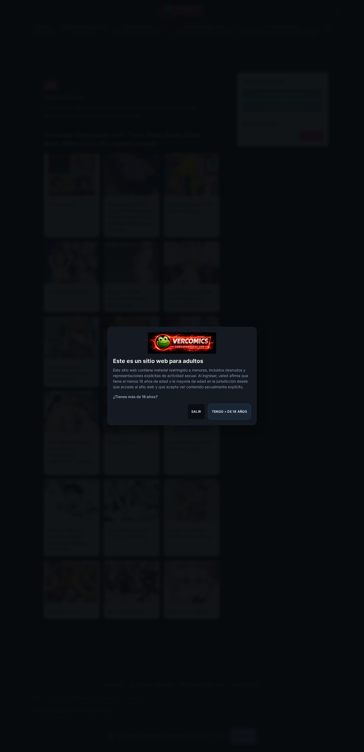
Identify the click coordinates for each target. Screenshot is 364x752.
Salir (196, 412)
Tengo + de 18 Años (229, 412)
